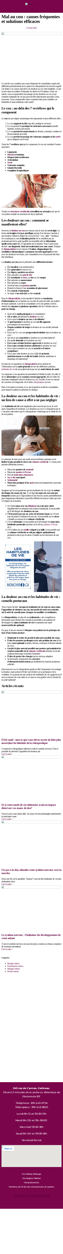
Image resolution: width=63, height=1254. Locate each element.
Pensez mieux (13, 971)
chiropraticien (9, 249)
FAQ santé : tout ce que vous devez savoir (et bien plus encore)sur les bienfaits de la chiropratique (31, 741)
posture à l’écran (50, 524)
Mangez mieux (13, 968)
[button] (31, 9)
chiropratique (38, 382)
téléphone (32, 506)
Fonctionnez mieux (15, 966)
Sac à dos (11, 477)
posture (26, 285)
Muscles (11, 154)
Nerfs (9, 162)
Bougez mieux (13, 963)
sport (31, 482)
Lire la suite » (7, 754)
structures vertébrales (20, 211)
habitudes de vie (8, 369)
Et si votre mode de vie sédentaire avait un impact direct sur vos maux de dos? (28, 806)
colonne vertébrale (40, 462)
